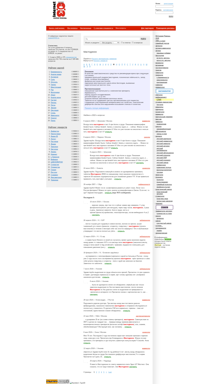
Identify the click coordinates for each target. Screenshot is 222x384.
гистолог (160, 104)
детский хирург (162, 163)
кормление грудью (164, 167)
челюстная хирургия (165, 201)
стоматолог (160, 196)
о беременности (163, 77)
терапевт (159, 203)
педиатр (159, 136)
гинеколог (159, 75)
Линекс (53, 152)
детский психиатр (163, 160)
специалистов (71, 57)
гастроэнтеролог (162, 68)
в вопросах (138, 43)
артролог (159, 46)
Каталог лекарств (100, 61)
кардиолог (160, 109)
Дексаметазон (56, 177)
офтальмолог (161, 131)
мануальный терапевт (164, 117)
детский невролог (163, 144)
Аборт (53, 95)
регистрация (168, 3)
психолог (160, 180)
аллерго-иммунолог (163, 48)
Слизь (53, 113)
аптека (158, 51)
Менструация (56, 87)
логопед (160, 172)
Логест (53, 139)
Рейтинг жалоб (56, 68)
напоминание (168, 10)
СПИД (159, 100)
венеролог (160, 63)
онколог (159, 126)
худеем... (159, 226)
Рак (52, 90)
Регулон (54, 172)
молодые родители (164, 170)
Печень (53, 103)
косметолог (160, 112)
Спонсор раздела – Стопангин (164, 207)
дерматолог (160, 87)
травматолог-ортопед (164, 211)
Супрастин (55, 165)
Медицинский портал (59, 10)
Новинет (54, 154)
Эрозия (53, 108)
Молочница (55, 92)
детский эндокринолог (162, 149)
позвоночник (161, 124)
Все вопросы (72, 28)
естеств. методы (163, 58)
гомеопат (159, 85)
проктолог (159, 175)
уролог (158, 216)
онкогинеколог (162, 80)
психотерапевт (162, 182)
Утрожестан (55, 167)
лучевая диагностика (164, 102)
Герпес (53, 85)
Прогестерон (56, 134)
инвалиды (159, 107)
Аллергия (54, 77)
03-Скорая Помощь (163, 36)
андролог (160, 218)
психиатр (159, 177)
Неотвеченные (85, 28)
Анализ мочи (56, 97)
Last (110, 372)
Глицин (53, 170)
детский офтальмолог (165, 153)
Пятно (53, 105)
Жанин (53, 144)
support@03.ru (53, 38)
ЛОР (157, 38)
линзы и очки (162, 134)
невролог (159, 122)
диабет (159, 231)
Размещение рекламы (165, 28)
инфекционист (161, 97)
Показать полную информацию (97, 108)
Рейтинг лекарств (57, 127)
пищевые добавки (163, 53)
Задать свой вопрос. (57, 28)
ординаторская (161, 233)
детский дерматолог (164, 141)
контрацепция (162, 82)
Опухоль (54, 82)
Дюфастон (55, 131)
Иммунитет (55, 115)
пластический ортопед (162, 193)
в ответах (127, 43)
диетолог (159, 95)
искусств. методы (163, 60)
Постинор (54, 141)
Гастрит (54, 100)
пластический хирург (164, 189)
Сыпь (53, 79)
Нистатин (54, 149)
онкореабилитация (164, 129)
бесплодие (160, 55)
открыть (108, 132)
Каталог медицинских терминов (104, 59)
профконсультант (163, 187)
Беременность (56, 72)
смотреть (140, 163)
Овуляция (54, 110)
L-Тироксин (55, 157)
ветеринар (160, 65)
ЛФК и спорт (160, 41)
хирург (158, 221)
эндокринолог (161, 228)
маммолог (159, 114)
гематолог (159, 73)
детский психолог (163, 155)
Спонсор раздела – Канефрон (164, 91)
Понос (53, 121)
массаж (158, 119)
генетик (158, 70)
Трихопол (54, 147)
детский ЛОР (162, 158)
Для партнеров (147, 28)
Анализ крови (56, 74)
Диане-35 (54, 136)
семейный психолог (164, 184)
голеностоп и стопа (164, 213)
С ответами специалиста (103, 28)
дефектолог (161, 165)
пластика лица (162, 199)
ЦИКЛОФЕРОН (57, 162)
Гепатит (54, 118)
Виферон (54, 159)
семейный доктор (162, 43)
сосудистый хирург (164, 223)
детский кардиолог (164, 139)
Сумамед (54, 175)
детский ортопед (163, 146)
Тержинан (54, 180)
